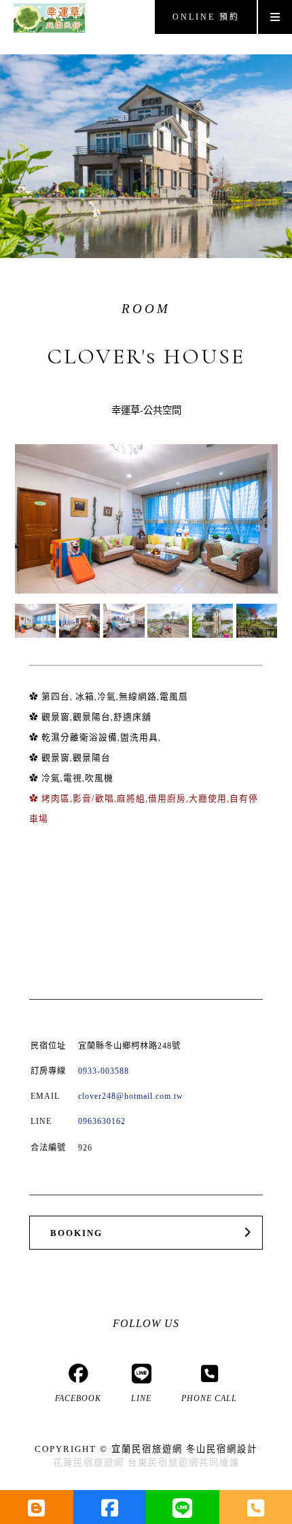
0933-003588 (103, 1071)
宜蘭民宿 (131, 1449)
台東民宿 (148, 1462)
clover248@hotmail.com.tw (130, 1096)
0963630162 (102, 1121)
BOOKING (76, 1233)
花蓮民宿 (73, 1462)
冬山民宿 (206, 1449)
